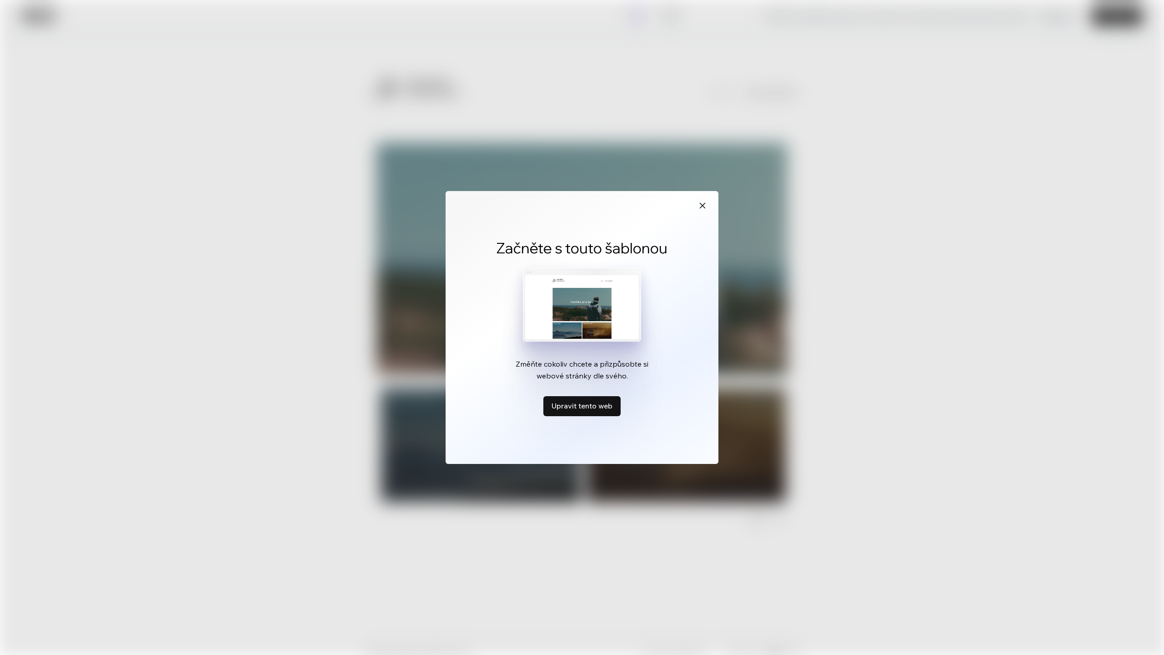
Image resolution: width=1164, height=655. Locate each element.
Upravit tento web (582, 405)
